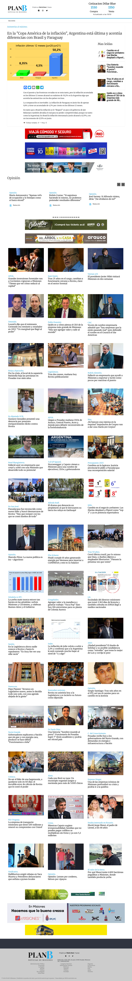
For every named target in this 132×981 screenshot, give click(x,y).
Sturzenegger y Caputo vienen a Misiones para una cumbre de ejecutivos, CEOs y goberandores (64, 467)
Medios (90, 967)
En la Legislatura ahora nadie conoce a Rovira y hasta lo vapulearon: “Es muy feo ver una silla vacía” (24, 650)
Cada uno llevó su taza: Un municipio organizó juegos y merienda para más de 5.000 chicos (65, 780)
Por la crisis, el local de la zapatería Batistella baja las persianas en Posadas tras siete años (25, 375)
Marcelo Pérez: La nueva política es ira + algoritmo (25, 558)
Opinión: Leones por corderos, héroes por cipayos (62, 877)
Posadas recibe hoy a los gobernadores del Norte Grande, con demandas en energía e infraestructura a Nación (105, 740)
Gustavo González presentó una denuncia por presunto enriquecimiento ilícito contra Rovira (23, 423)
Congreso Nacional (66, 964)
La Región (41, 967)
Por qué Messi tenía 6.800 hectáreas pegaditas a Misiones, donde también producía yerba (105, 874)
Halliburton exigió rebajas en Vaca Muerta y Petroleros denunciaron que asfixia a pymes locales (25, 876)
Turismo (90, 971)
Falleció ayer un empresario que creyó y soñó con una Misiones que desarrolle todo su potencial (25, 467)
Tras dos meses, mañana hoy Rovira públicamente (62, 375)
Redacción (16, 204)
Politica (66, 970)
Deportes (90, 964)
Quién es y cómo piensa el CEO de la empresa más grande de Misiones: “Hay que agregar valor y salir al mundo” (65, 328)
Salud (89, 970)
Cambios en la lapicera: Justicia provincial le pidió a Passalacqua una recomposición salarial (104, 468)
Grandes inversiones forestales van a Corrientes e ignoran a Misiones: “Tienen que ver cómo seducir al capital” (25, 282)
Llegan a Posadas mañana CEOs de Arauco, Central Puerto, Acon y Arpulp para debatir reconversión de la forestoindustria (65, 424)
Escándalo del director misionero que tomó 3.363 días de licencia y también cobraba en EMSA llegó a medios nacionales (104, 603)
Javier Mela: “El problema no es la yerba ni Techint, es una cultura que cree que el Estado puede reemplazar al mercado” (65, 198)
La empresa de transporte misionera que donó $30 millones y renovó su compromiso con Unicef (25, 824)
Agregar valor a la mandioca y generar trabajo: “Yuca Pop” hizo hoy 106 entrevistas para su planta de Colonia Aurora (65, 606)
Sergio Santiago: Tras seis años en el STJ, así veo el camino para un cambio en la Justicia (104, 693)
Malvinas (66, 967)
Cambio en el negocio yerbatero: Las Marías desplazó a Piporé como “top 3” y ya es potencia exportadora (105, 510)
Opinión (66, 968)
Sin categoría (40, 971)
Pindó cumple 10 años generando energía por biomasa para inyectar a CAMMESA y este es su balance (65, 560)
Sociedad (66, 971)
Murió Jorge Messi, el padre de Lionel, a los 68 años (102, 826)
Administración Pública (37, 964)
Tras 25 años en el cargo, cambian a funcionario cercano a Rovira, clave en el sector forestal (65, 281)
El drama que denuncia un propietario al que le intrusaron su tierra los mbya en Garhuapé (64, 507)
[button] (123, 184)
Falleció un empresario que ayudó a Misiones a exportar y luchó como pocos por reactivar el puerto (105, 378)
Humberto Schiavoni (99, 204)
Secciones (11, 21)
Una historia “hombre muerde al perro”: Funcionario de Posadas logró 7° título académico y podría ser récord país (64, 736)
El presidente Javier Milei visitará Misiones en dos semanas (104, 277)
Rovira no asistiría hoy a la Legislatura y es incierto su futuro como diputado (64, 695)
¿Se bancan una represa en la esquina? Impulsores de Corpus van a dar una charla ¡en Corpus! (105, 424)
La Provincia (91, 965)
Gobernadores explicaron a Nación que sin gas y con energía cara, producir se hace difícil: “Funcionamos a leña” (25, 738)
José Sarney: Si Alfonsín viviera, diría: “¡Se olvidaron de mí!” (24, 197)
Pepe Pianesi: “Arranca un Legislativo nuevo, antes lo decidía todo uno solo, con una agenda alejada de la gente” (25, 693)
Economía (41, 965)
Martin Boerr (43, 7)
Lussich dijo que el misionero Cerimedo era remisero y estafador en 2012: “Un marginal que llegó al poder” (25, 328)
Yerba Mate (41, 973)
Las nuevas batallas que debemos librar (105, 197)
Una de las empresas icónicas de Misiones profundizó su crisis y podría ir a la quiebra (103, 784)
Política (42, 970)
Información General (66, 965)
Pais (89, 968)
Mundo (42, 968)
